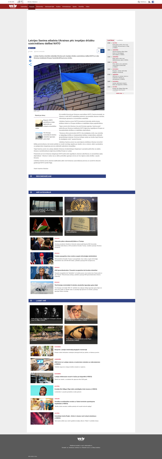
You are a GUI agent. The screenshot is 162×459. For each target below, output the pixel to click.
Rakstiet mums (86, 447)
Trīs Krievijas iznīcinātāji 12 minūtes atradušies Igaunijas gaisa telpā (76, 285)
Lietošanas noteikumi (74, 447)
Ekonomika (39, 6)
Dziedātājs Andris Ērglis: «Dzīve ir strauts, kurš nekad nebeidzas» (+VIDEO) (75, 417)
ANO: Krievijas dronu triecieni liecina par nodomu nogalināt (80, 210)
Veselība (81, 6)
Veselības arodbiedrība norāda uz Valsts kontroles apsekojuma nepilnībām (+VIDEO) (75, 402)
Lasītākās (120, 40)
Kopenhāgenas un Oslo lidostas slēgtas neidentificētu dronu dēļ (43, 210)
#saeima (40, 168)
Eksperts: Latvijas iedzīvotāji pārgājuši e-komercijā (71, 349)
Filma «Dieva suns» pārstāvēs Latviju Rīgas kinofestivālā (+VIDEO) (78, 339)
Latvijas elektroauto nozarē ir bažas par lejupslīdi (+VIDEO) (73, 376)
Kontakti (64, 447)
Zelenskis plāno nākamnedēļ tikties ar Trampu (69, 241)
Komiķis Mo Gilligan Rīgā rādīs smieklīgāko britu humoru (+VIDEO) (76, 389)
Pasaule (31, 6)
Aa (98, 51)
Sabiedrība (24, 6)
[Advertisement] (81, 26)
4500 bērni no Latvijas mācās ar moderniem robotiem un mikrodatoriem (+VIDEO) (77, 363)
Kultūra (58, 6)
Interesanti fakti (49, 6)
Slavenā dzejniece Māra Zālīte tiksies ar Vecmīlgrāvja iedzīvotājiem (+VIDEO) (77, 319)
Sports (75, 6)
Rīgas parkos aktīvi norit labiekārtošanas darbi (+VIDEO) (44, 339)
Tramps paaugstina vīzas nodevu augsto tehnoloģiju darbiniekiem (76, 256)
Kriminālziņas (66, 6)
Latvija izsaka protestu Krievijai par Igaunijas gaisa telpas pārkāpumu (81, 231)
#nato (35, 168)
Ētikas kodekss (96, 447)
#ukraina (45, 168)
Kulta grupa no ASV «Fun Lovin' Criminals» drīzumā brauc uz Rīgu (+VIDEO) (46, 319)
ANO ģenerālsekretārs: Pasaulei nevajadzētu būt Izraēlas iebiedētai (76, 270)
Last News (110, 40)
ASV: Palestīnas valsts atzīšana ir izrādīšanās (44, 232)
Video (87, 6)
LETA (31, 51)
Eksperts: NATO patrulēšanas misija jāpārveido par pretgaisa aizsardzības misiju (45, 124)
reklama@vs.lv (88, 445)
